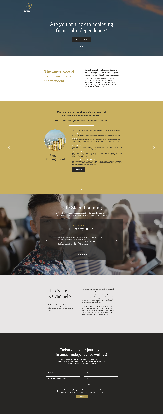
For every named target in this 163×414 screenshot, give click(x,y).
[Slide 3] (83, 189)
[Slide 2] (81, 189)
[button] (140, 6)
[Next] (154, 147)
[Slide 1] (79, 189)
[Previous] (9, 147)
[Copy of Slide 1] (80, 254)
